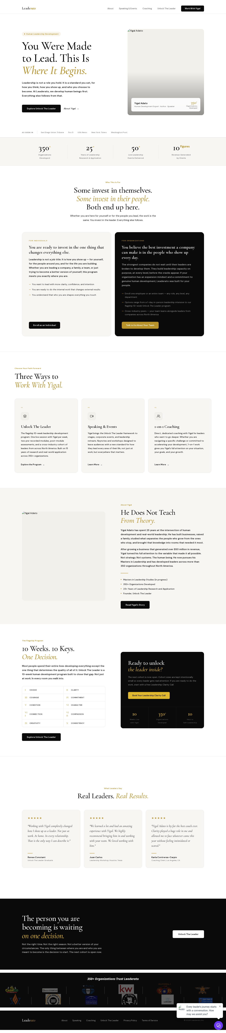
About (110, 8)
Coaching (147, 8)
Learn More (93, 464)
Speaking (76, 1020)
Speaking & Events (128, 8)
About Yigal (70, 108)
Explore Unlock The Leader (41, 108)
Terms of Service (150, 1020)
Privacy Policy (130, 1020)
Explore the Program (31, 464)
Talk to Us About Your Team (140, 325)
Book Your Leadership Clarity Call (148, 695)
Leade (29, 8)
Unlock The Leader (166, 8)
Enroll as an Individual (44, 325)
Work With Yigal (192, 8)
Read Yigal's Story (135, 604)
